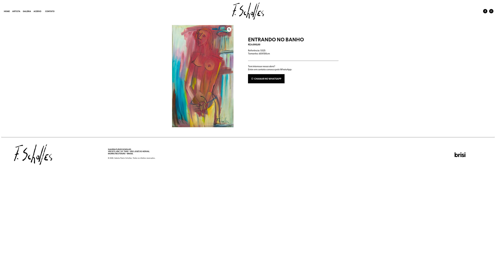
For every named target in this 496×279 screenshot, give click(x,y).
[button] (229, 29)
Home (7, 11)
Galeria (27, 11)
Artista (16, 11)
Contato (50, 11)
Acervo (37, 11)
